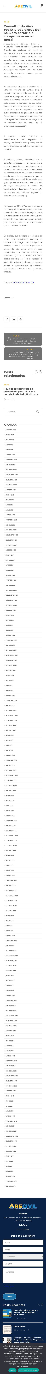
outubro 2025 (11, 480)
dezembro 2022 (11, 650)
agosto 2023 (11, 610)
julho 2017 (10, 976)
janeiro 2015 (10, 1126)
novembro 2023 (12, 595)
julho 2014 (10, 1156)
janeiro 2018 (10, 946)
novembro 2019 (12, 835)
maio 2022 (9, 685)
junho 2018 (10, 921)
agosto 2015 (11, 1091)
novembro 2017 (12, 956)
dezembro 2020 (11, 770)
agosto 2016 (11, 1031)
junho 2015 (10, 1101)
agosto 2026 (11, 430)
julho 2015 (10, 1096)
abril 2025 (9, 510)
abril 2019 (9, 870)
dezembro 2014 (11, 1131)
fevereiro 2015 (11, 1121)
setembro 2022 (11, 665)
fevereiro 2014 (11, 1181)
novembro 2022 (12, 655)
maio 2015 (9, 1106)
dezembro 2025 (11, 470)
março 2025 (10, 515)
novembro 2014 (12, 1136)
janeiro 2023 (10, 645)
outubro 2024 (11, 540)
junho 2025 (10, 500)
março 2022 (10, 695)
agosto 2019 (11, 850)
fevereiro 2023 (11, 640)
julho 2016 (10, 1036)
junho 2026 (10, 440)
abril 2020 (9, 810)
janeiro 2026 (10, 465)
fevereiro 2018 (11, 941)
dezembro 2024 (11, 530)
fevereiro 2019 (11, 881)
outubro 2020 (11, 780)
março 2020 (10, 815)
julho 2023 (10, 615)
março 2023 (10, 635)
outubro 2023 (11, 600)
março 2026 (10, 455)
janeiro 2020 (10, 825)
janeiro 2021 (10, 765)
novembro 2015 (12, 1076)
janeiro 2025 (10, 525)
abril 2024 (9, 570)
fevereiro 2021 (11, 760)
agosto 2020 (11, 790)
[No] (43, 1358)
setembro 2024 (11, 545)
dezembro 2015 (11, 1071)
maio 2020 (9, 805)
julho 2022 (10, 675)
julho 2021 (10, 735)
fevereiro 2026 (11, 460)
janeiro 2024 (10, 585)
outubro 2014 (11, 1141)
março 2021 (10, 755)
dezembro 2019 (11, 830)
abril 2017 (9, 991)
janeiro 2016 (10, 1066)
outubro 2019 (11, 840)
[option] (23, 390)
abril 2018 (9, 931)
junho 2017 (10, 981)
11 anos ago (14, 44)
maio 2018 (9, 926)
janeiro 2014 (10, 1186)
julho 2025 (10, 495)
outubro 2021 (11, 720)
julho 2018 (10, 916)
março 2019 (10, 875)
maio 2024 (9, 565)
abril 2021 (9, 750)
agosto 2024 (11, 550)
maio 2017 (9, 986)
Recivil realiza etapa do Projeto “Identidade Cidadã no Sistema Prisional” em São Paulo (24, 341)
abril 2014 (9, 1171)
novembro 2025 (12, 475)
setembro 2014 (11, 1146)
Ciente (12, 1370)
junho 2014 (10, 1161)
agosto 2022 (11, 670)
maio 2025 (9, 505)
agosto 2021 (11, 730)
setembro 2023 (11, 605)
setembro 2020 (11, 785)
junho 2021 (10, 740)
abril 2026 (9, 450)
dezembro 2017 (11, 951)
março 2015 (10, 1116)
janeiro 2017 (10, 1006)
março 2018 (10, 936)
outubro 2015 (11, 1081)
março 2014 (10, 1176)
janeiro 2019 (10, 885)
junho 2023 (10, 620)
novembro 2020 (12, 775)
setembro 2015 (11, 1086)
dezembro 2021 (11, 710)
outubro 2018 (11, 900)
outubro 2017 (11, 961)
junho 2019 (10, 860)
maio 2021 (9, 745)
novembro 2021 (12, 715)
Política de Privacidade (28, 1370)
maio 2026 (9, 445)
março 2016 (10, 1056)
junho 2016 (10, 1041)
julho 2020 (10, 795)
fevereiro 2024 (11, 580)
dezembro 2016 (11, 1011)
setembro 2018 (11, 906)
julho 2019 (10, 855)
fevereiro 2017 (11, 1001)
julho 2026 (10, 435)
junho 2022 (10, 680)
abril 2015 (9, 1111)
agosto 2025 (11, 490)
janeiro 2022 (10, 705)
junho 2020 (10, 800)
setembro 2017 (11, 966)
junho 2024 (10, 560)
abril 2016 (9, 1051)
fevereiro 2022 (11, 700)
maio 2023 (9, 625)
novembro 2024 (12, 535)
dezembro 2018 (11, 891)
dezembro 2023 (11, 590)
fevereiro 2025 (11, 520)
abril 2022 (9, 690)
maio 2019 (9, 866)
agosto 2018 (11, 911)
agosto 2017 (11, 971)
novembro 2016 (12, 1016)
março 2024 (10, 575)
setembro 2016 (11, 1026)
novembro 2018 (12, 896)
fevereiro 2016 (11, 1061)
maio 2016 (9, 1046)
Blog (6, 22)
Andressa (7, 44)
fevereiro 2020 (11, 820)
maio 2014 (9, 1166)
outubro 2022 (11, 660)
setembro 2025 (11, 485)
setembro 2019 (11, 845)
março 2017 (10, 996)
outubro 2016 (11, 1021)
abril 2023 (9, 630)
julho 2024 (10, 555)
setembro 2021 (11, 725)
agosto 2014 (11, 1151)
